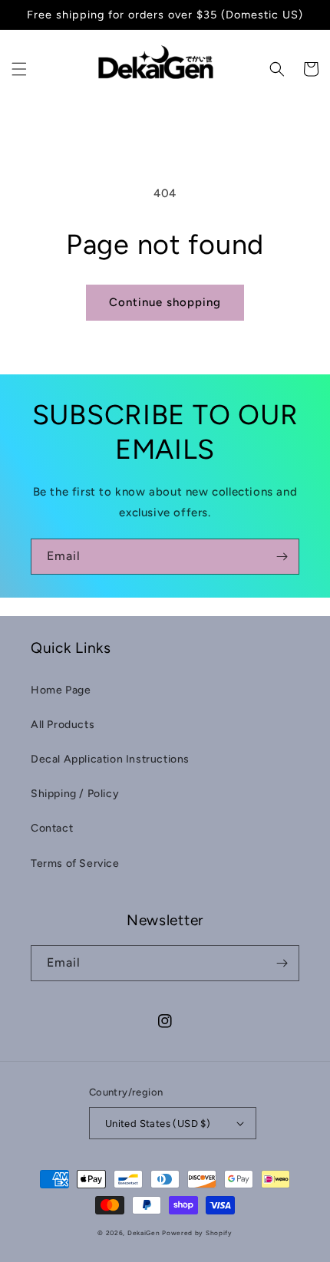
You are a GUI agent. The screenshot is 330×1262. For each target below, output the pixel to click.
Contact (52, 828)
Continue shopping (165, 302)
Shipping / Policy (75, 793)
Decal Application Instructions (110, 759)
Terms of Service (75, 863)
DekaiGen (143, 1233)
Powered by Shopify (197, 1233)
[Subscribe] (282, 557)
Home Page (61, 690)
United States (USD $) (157, 1123)
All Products (62, 724)
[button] (19, 69)
